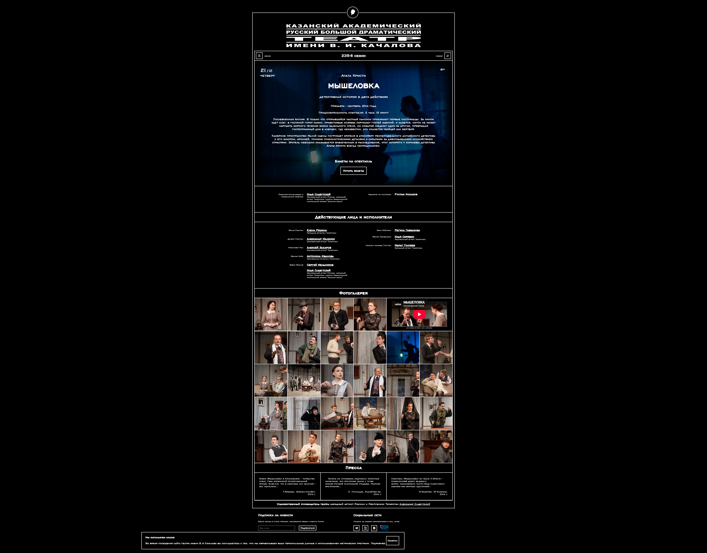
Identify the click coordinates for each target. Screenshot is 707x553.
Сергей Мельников (320, 264)
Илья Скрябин (404, 236)
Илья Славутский (318, 194)
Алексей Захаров (319, 247)
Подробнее (378, 543)
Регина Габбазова (407, 230)
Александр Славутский (415, 504)
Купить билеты (353, 170)
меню (268, 56)
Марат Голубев (405, 245)
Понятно (393, 540)
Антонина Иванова (320, 256)
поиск (439, 56)
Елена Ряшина (317, 230)
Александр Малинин (321, 239)
